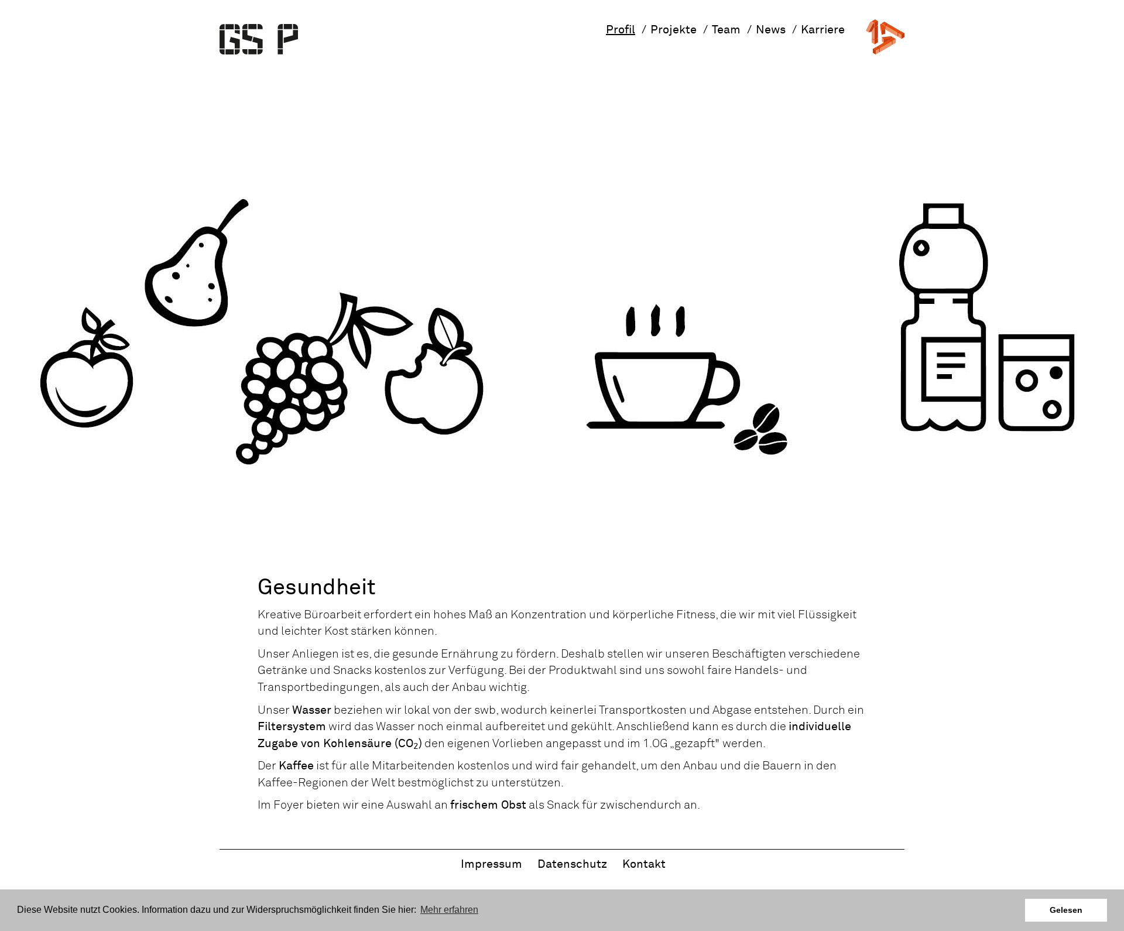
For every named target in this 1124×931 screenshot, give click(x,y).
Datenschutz (572, 864)
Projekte (673, 30)
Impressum (491, 864)
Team (726, 30)
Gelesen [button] (1066, 910)
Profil (620, 30)
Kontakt (644, 864)
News (771, 30)
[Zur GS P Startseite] (259, 39)
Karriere (823, 30)
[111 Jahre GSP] (885, 36)
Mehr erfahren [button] (449, 910)
